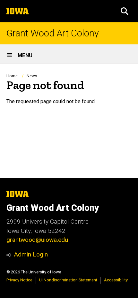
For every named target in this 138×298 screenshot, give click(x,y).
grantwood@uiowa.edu (37, 239)
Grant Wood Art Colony (52, 33)
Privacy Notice (19, 280)
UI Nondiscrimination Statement (68, 280)
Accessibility (116, 280)
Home (12, 75)
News (32, 75)
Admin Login (31, 254)
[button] (124, 11)
